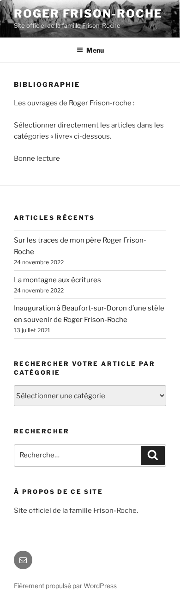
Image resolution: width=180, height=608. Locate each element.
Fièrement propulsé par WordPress (65, 586)
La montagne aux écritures (57, 280)
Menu (95, 50)
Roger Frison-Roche (88, 13)
